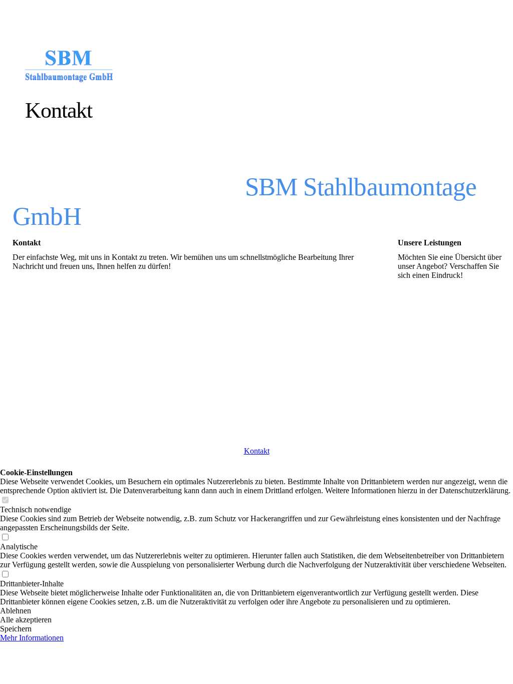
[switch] (5, 500)
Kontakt (257, 451)
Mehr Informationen (32, 637)
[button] (256, 610)
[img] (116, 66)
